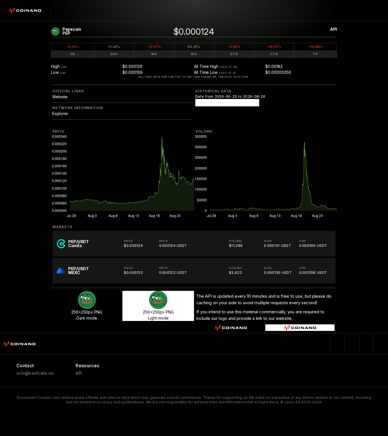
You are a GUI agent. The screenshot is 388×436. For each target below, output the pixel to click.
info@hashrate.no (35, 373)
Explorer (60, 113)
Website (60, 96)
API (333, 29)
